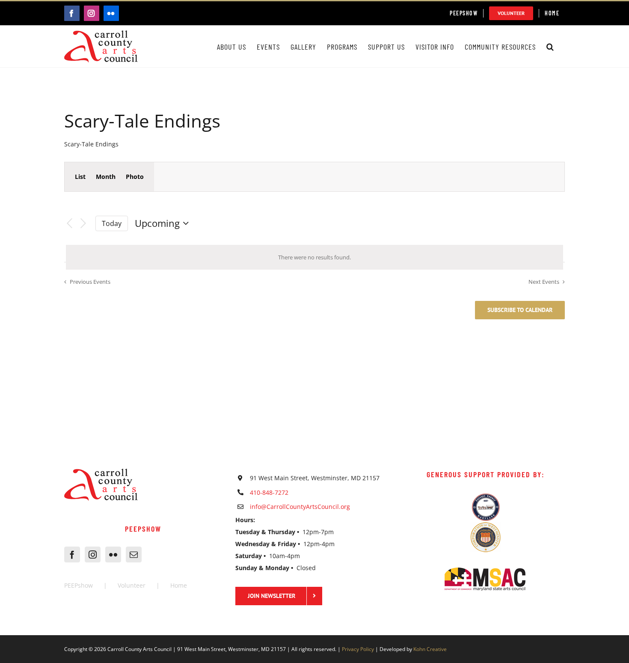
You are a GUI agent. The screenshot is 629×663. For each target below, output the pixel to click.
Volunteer (131, 585)
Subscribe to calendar (519, 310)
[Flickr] (113, 554)
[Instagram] (93, 554)
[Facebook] (72, 554)
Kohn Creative (430, 649)
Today (112, 223)
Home (178, 585)
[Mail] (134, 554)
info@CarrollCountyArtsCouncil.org (300, 506)
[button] (550, 46)
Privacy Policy (358, 649)
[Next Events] (83, 223)
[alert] (314, 257)
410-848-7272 (269, 492)
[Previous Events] (69, 223)
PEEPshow (78, 585)
